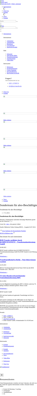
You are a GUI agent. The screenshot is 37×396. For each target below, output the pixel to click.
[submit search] (17, 21)
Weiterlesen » (3, 256)
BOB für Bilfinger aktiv (6, 233)
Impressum (3, 370)
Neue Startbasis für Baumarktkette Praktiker (14, 231)
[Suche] (0, 23)
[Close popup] (1, 375)
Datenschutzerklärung (13, 370)
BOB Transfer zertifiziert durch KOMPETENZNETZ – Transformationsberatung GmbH (17, 242)
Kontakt (22, 370)
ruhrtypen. (3, 371)
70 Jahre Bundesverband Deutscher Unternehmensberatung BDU (12, 277)
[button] (20, 7)
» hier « (8, 224)
